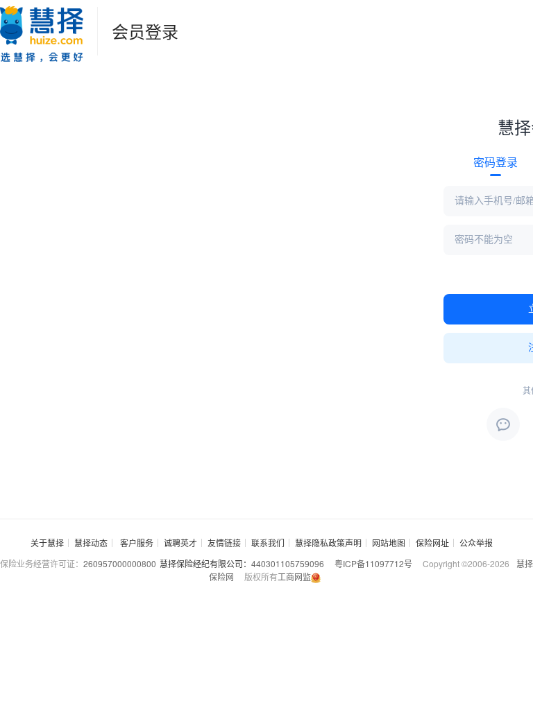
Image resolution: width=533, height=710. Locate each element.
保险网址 (432, 542)
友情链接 (224, 542)
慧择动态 (91, 542)
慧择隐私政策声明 (328, 542)
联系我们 (268, 542)
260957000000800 (119, 563)
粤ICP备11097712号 (373, 563)
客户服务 (136, 542)
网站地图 (388, 542)
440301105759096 (287, 563)
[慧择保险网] (41, 31)
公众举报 (476, 542)
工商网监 (294, 576)
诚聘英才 (180, 542)
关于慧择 (47, 542)
